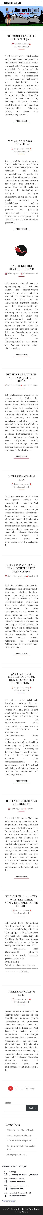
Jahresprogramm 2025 (21, 478)
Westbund (33, 576)
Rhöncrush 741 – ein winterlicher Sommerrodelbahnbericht (21, 901)
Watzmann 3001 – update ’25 (21, 142)
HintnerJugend (11, 3)
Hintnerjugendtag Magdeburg (21, 802)
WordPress (34, 1209)
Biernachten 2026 (16, 1188)
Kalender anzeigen (9, 1201)
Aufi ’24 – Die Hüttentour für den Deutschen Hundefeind (21, 678)
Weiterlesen (22, 121)
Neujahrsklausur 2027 (18, 1195)
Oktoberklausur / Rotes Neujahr (21, 37)
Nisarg (25, 1212)
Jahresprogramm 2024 (21, 993)
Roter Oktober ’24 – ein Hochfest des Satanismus (21, 568)
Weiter (32, 1088)
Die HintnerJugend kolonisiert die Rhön (21, 377)
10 (27, 1088)
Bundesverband (21, 47)
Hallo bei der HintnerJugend (21, 267)
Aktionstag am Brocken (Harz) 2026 (23, 1174)
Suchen (8, 1102)
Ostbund (31, 809)
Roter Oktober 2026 (17, 1181)
